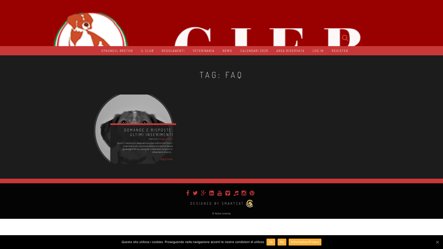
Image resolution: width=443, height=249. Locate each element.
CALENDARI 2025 (254, 51)
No (282, 242)
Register (340, 51)
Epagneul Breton (117, 51)
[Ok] (437, 242)
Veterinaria (204, 51)
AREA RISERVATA (290, 51)
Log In (318, 51)
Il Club (147, 51)
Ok (271, 242)
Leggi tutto (166, 159)
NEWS (227, 51)
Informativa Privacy (305, 242)
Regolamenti (173, 51)
